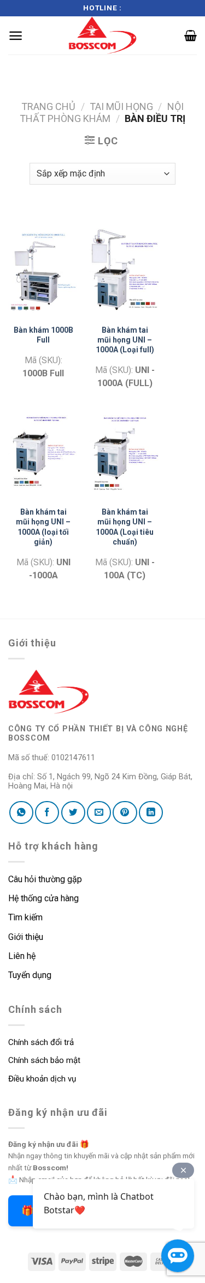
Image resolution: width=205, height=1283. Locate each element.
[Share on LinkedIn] (151, 812)
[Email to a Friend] (99, 812)
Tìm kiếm (26, 917)
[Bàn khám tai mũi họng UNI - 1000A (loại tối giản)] (43, 453)
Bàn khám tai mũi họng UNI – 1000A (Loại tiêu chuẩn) (125, 527)
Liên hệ (22, 956)
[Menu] (15, 35)
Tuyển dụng (29, 975)
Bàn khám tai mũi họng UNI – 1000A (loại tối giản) (43, 527)
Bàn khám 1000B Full (43, 335)
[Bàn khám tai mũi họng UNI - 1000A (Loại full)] (125, 270)
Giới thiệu (25, 937)
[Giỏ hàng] (190, 35)
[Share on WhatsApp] (21, 812)
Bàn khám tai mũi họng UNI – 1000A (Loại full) (125, 340)
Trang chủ (48, 106)
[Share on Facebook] (47, 812)
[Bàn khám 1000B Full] (43, 270)
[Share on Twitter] (73, 812)
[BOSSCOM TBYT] (103, 35)
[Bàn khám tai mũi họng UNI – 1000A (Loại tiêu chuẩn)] (125, 453)
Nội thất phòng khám (102, 112)
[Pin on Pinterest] (125, 812)
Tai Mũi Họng (121, 106)
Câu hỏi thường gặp (45, 879)
